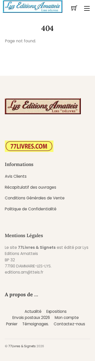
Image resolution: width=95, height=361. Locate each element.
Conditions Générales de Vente (35, 198)
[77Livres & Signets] (32, 5)
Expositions (56, 311)
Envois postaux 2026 (31, 317)
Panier (11, 324)
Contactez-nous (69, 324)
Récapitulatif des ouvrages (30, 187)
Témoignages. (35, 324)
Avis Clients (16, 176)
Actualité (33, 311)
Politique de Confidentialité (30, 209)
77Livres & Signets (22, 346)
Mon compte (67, 317)
